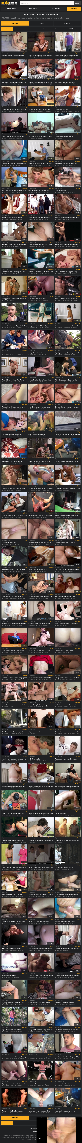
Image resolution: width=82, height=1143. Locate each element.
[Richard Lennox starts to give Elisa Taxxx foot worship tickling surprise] (41, 96)
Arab (44, 436)
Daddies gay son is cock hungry (65, 542)
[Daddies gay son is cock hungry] (68, 529)
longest (67, 23)
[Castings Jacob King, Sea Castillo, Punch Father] (41, 610)
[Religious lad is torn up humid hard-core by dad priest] (14, 96)
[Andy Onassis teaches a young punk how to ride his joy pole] (68, 610)
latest (41, 23)
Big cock (72, 165)
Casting (32, 761)
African (6, 815)
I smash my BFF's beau (9, 542)
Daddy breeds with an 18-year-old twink (14, 163)
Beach (48, 1058)
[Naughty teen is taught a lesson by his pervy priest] (14, 745)
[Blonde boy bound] (68, 800)
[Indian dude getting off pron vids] (68, 1097)
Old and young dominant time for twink (40, 82)
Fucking (73, 57)
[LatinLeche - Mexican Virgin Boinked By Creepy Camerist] (14, 312)
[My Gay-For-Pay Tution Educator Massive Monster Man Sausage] (14, 448)
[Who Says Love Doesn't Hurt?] (68, 989)
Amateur (6, 84)
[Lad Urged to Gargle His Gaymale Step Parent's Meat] (68, 1043)
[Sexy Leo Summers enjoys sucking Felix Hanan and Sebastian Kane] (68, 258)
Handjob (49, 84)
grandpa (22, 18)
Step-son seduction (8, 353)
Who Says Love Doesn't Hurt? (64, 1003)
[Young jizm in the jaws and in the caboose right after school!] (41, 908)
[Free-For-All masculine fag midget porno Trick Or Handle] (14, 664)
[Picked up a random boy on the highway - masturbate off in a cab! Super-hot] (68, 420)
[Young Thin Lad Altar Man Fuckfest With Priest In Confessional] (41, 637)
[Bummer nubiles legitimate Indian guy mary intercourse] (68, 448)
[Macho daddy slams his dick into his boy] (68, 41)
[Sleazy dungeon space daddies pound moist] (41, 935)
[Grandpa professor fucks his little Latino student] (14, 502)
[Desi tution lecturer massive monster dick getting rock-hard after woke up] (68, 1016)
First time (67, 950)
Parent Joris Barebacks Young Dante (40, 380)
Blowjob (19, 111)
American (14, 84)
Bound (24, 842)
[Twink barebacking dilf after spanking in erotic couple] (68, 772)
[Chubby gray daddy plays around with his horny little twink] (14, 772)
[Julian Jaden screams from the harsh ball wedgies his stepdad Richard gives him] (41, 150)
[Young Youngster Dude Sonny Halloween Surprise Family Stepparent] (41, 691)
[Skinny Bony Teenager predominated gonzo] (68, 231)
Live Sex (74, 9)
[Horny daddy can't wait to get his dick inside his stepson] (14, 258)
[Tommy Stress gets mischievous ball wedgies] (68, 718)
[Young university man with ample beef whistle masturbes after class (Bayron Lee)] (41, 664)
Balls (73, 1086)
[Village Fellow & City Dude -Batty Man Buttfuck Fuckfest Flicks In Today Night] (68, 502)
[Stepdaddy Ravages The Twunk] (68, 908)
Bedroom (67, 84)
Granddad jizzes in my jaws (37, 299)
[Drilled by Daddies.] (68, 177)
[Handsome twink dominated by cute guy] (41, 881)
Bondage (32, 57)
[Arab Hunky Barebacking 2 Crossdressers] (41, 420)
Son (19, 165)
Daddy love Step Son (61, 109)
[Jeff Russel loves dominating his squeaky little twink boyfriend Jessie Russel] (68, 69)
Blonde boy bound (60, 813)
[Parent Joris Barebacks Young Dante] (41, 366)
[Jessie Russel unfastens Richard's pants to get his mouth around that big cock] (14, 204)
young (55, 18)
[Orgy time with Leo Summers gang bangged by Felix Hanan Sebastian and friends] (41, 177)
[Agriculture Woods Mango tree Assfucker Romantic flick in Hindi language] (14, 1016)
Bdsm (63, 246)
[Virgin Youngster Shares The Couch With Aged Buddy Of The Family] (68, 150)
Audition (45, 625)
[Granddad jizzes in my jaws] (41, 285)
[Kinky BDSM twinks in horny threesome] (41, 1016)
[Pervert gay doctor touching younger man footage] (68, 745)
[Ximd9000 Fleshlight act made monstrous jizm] (14, 935)
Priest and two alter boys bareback (39, 217)
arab (48, 18)
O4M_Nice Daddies (34, 759)
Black (69, 246)
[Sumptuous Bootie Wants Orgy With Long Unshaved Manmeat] (41, 312)
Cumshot (75, 300)
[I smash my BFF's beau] (14, 529)
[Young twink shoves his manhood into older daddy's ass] (14, 691)
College (40, 544)
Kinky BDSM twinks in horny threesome (41, 1030)
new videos (33, 9)
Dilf (78, 734)
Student (20, 517)
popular (15, 23)
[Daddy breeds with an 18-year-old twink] (14, 150)
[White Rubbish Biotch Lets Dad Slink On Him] (14, 556)
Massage (20, 734)
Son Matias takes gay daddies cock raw (67, 488)
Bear (63, 111)
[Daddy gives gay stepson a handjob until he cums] (14, 41)
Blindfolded (11, 761)
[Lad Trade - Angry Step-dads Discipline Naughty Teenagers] (68, 556)
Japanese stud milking (9, 975)
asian (61, 18)
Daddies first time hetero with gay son (66, 948)
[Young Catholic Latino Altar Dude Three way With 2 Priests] (41, 854)
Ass (44, 246)
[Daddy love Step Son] (68, 96)
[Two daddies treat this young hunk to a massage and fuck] (14, 718)
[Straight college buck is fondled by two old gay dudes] (68, 827)
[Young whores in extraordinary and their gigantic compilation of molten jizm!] (41, 1043)
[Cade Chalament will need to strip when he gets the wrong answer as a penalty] (14, 854)
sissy (37, 18)
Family (13, 517)
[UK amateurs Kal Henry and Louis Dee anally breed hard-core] (41, 583)
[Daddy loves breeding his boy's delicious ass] (68, 123)
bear (67, 18)
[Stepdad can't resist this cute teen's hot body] (41, 827)
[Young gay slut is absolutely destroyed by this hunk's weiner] (14, 285)
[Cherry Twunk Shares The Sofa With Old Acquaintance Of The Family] (14, 908)
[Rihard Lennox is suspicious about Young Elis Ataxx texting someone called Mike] (14, 881)
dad (43, 18)
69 (31, 517)
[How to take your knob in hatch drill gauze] (14, 800)
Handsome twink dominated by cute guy (41, 894)
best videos (11, 9)
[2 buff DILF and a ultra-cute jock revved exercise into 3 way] (41, 962)
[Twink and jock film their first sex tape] (14, 177)
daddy (14, 18)
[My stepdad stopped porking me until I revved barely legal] (68, 339)
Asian (39, 273)
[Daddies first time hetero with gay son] (68, 935)
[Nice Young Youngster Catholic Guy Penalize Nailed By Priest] (14, 123)
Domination (41, 84)
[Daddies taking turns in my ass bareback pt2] (68, 637)
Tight (65, 625)
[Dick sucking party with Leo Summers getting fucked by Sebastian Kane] (68, 393)
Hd (46, 761)
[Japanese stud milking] (14, 962)
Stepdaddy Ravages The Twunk (65, 921)
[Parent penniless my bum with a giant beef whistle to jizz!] (41, 231)
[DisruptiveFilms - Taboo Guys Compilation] (68, 854)
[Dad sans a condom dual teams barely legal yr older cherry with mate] (41, 123)
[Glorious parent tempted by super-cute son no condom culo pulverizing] (68, 962)
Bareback (12, 111)
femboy (30, 18)
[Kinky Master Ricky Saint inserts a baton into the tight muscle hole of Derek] (41, 339)
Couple (6, 625)
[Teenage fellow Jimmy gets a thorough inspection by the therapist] (14, 610)
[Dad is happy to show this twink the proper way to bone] (68, 691)
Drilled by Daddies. (61, 190)
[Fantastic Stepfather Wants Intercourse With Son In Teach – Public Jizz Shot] (41, 258)
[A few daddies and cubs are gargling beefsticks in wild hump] (68, 366)
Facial (20, 192)
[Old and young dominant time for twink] (41, 69)
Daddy (66, 57)
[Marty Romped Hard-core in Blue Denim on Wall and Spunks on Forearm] (41, 800)
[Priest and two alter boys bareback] (41, 204)
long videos (55, 9)
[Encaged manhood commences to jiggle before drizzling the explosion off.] (41, 475)
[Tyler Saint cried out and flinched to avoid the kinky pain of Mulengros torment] (68, 285)
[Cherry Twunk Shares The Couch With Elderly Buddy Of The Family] (68, 664)
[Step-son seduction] (14, 339)
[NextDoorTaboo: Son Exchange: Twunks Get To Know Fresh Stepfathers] (14, 420)
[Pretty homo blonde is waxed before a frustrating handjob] (41, 41)
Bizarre (48, 165)
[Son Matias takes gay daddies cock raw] (68, 475)
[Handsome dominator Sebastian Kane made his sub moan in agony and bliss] (14, 475)
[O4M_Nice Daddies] (41, 745)
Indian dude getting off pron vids (65, 1111)
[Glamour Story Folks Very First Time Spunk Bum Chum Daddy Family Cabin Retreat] (41, 989)
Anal (20, 84)
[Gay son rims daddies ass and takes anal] (41, 718)
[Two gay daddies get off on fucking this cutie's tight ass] (41, 772)
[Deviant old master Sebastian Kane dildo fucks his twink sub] (41, 448)
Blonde (65, 815)
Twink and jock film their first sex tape (14, 190)
